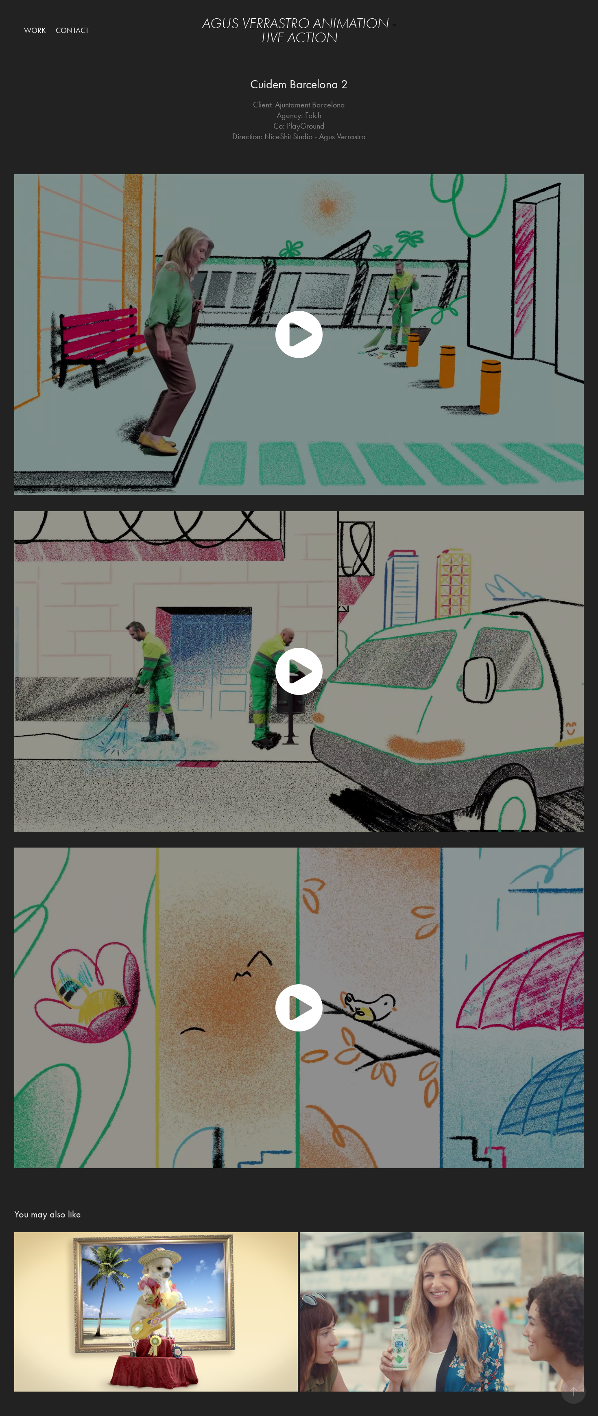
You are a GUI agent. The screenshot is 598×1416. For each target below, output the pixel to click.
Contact (72, 30)
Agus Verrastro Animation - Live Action (300, 30)
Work (35, 30)
